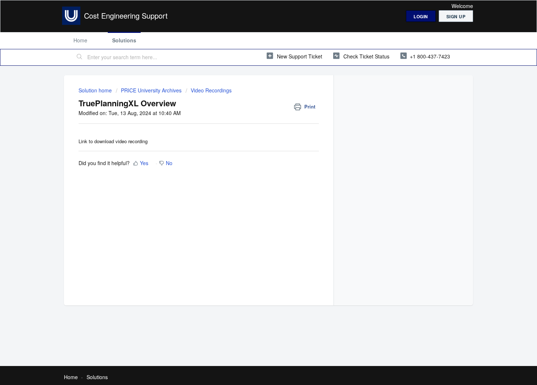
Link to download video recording (113, 141)
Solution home (96, 90)
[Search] (80, 57)
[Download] (255, 96)
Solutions (124, 40)
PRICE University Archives (151, 90)
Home (80, 40)
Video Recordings (211, 90)
